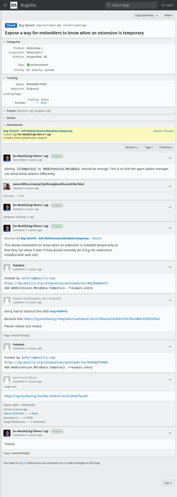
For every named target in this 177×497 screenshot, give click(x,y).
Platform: (18, 56)
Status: (20, 84)
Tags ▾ (149, 147)
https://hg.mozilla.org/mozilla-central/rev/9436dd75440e (46, 396)
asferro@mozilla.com (38, 278)
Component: (16, 52)
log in (23, 463)
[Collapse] (170, 158)
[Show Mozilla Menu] (13, 5)
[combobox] (131, 5)
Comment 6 (19, 435)
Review (169, 131)
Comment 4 (19, 348)
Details (157, 131)
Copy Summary (144, 15)
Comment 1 (19, 230)
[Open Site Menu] (5, 5)
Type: (21, 64)
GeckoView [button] (34, 48)
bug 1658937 (58, 311)
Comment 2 (19, 269)
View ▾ (168, 15)
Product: (19, 48)
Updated (18, 188)
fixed (44, 102)
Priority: (19, 70)
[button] (167, 5)
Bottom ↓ (132, 147)
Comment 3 (19, 302)
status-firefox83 (13, 413)
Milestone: (17, 88)
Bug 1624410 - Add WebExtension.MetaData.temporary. (38, 131)
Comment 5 (19, 381)
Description (20, 159)
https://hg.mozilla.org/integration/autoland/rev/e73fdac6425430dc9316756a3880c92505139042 (92, 319)
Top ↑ (168, 483)
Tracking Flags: (12, 94)
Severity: (37, 70)
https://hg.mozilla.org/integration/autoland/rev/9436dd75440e (56, 362)
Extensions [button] (35, 52)
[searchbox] (131, 5)
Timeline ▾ (165, 147)
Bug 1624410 (27, 25)
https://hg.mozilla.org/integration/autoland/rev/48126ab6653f (56, 283)
